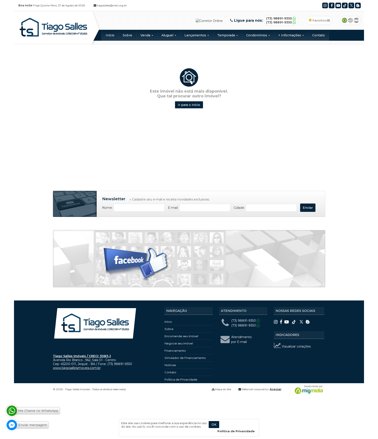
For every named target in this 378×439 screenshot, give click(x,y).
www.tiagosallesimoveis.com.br (77, 368)
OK (214, 425)
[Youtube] (338, 5)
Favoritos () (321, 20)
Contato (318, 35)
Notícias (170, 365)
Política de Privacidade (180, 379)
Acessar (276, 389)
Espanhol (356, 20)
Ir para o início (189, 105)
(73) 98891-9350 (279, 18)
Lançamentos (195, 35)
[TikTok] (345, 5)
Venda (145, 35)
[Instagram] (325, 5)
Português (344, 20)
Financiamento (175, 350)
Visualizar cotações (296, 346)
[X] (351, 5)
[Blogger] (358, 5)
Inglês (350, 20)
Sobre (127, 35)
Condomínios (257, 35)
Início (110, 35)
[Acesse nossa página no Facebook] (136, 265)
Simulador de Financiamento (185, 358)
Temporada (226, 35)
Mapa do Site (223, 389)
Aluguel (167, 35)
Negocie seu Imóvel (178, 343)
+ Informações (290, 35)
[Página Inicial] (53, 37)
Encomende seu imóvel (181, 336)
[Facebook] (331, 5)
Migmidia (307, 389)
